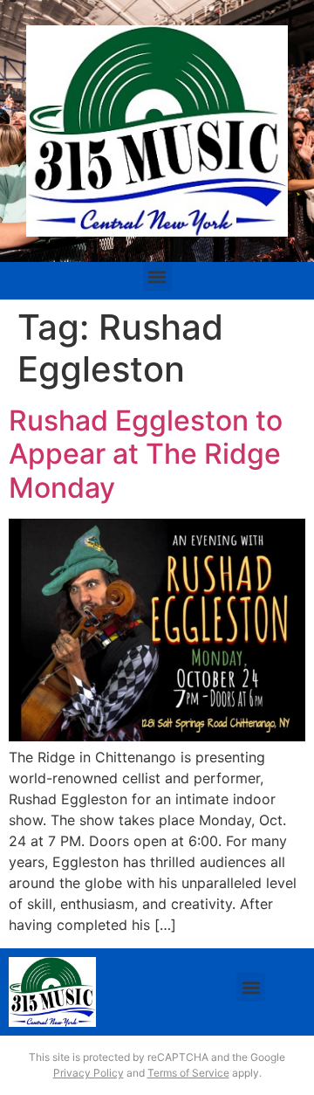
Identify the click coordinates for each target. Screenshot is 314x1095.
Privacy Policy (88, 1072)
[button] (157, 276)
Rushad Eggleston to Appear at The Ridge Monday (146, 454)
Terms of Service (188, 1072)
